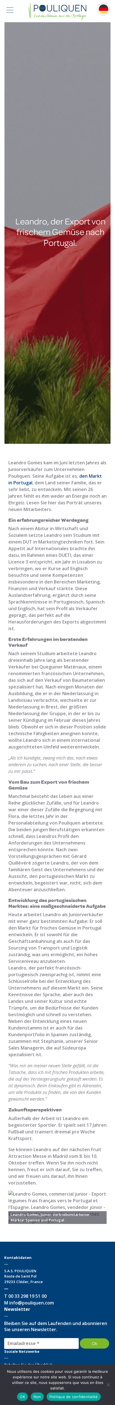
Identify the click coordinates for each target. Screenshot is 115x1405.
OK (22, 1396)
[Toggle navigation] (10, 11)
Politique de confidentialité (73, 1396)
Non (37, 1396)
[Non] (108, 1385)
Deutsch (103, 9)
